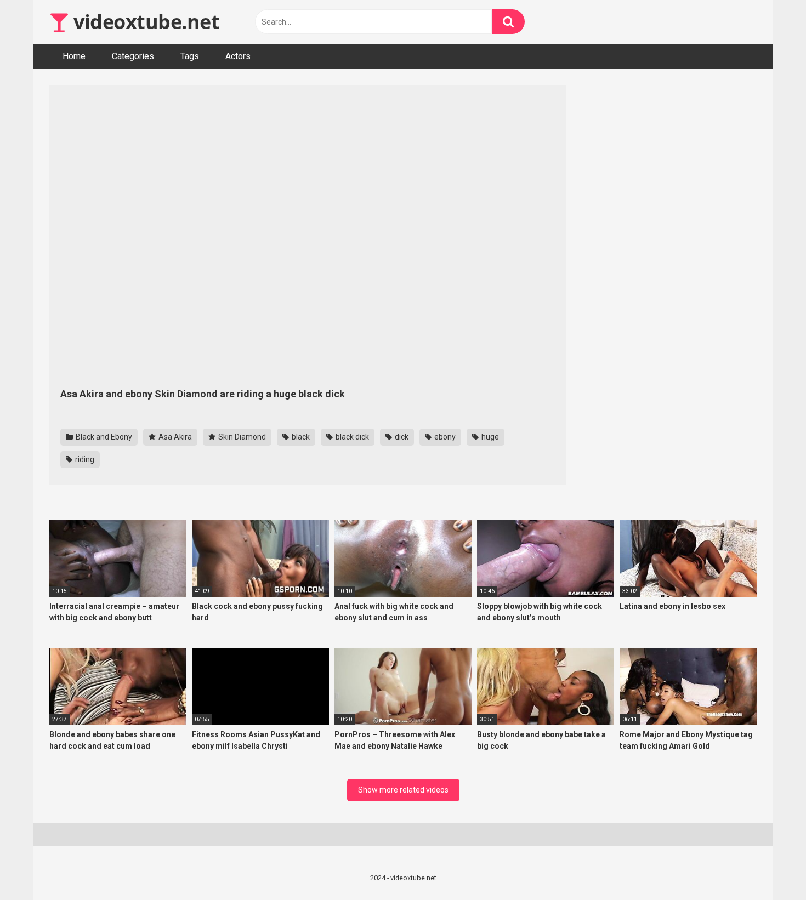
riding (83, 459)
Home (74, 56)
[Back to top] (769, 867)
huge (489, 436)
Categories (133, 56)
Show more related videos (403, 789)
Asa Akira (174, 436)
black (300, 436)
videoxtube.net (144, 21)
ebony (444, 436)
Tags (189, 56)
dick (400, 436)
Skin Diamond (241, 436)
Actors (238, 56)
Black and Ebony (103, 436)
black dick (351, 436)
